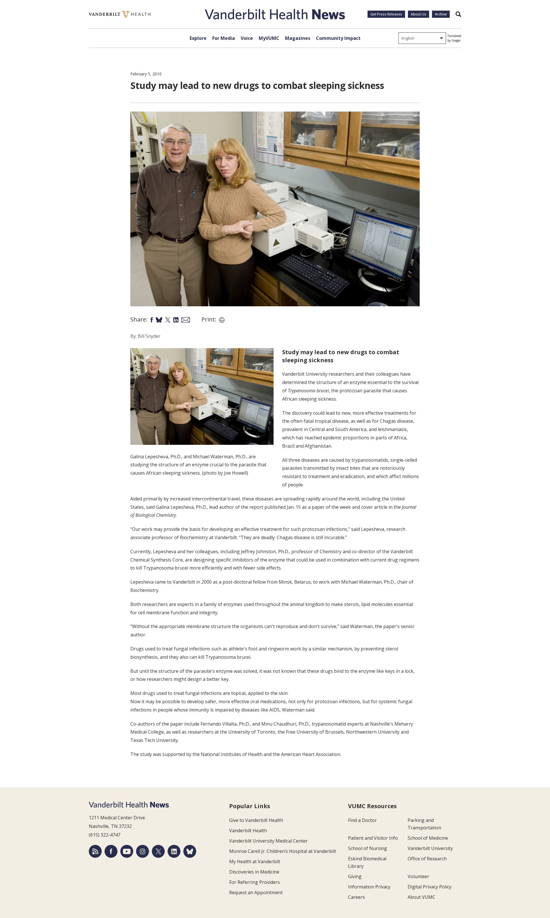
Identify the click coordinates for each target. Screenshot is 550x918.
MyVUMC (269, 38)
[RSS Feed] (95, 851)
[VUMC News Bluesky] (189, 851)
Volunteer (418, 876)
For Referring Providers (254, 882)
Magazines (297, 38)
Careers (356, 897)
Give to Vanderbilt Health (256, 820)
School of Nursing (367, 848)
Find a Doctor (362, 820)
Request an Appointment (256, 892)
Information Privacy (369, 887)
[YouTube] (126, 851)
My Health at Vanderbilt (254, 861)
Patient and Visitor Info (373, 838)
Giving (355, 876)
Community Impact (338, 38)
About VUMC (421, 897)
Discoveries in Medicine (254, 872)
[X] (158, 851)
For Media (223, 38)
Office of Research (427, 858)
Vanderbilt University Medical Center (268, 841)
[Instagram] (142, 851)
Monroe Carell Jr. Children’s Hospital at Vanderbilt (282, 851)
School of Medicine (428, 838)
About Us (418, 14)
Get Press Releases (386, 14)
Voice (247, 38)
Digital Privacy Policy (429, 887)
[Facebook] (111, 851)
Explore (198, 38)
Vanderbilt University (430, 848)
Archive (441, 14)
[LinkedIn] (174, 851)
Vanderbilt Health (248, 830)
